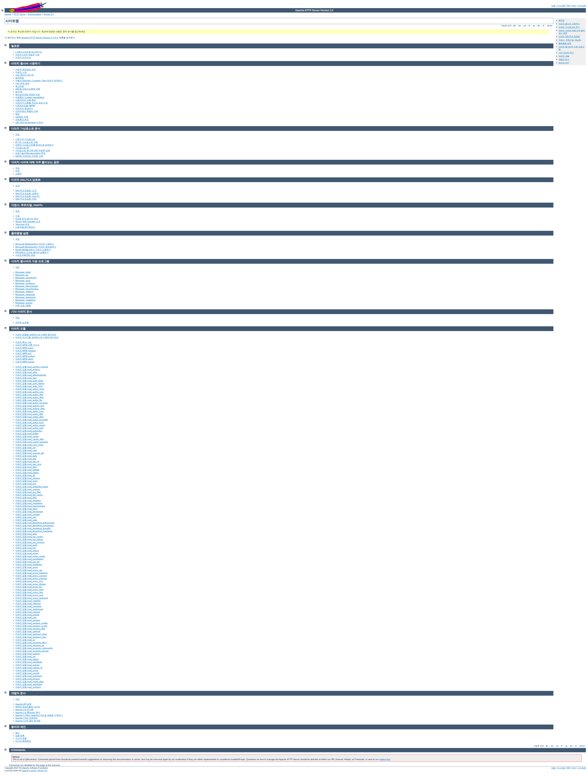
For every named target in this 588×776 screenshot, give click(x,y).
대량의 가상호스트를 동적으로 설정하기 (34, 145)
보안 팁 (18, 91)
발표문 (562, 20)
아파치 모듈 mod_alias (26, 372)
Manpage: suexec (24, 303)
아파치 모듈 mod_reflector (28, 603)
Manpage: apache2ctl (25, 277)
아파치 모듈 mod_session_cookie (31, 623)
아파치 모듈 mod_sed (25, 617)
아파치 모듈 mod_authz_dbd (29, 414)
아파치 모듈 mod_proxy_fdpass (30, 584)
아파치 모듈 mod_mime (26, 553)
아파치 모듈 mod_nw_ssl (27, 561)
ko (539, 25)
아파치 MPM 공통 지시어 (27, 345)
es (524, 25)
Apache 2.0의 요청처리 (26, 718)
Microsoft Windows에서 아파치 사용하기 (34, 244)
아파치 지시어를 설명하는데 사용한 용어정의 (36, 337)
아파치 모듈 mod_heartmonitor (30, 506)
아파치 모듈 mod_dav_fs (27, 461)
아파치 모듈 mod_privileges (28, 564)
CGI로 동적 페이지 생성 (26, 218)
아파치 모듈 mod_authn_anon (29, 389)
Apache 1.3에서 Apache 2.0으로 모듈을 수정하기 (39, 715)
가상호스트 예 (22, 147)
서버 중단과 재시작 (24, 75)
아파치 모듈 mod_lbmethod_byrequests (34, 525)
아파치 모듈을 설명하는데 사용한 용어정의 (35, 334)
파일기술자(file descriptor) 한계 (30, 153)
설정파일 (19, 78)
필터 (17, 114)
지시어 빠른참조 (23, 741)
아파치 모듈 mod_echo (26, 481)
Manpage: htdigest (24, 291)
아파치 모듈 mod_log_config (29, 536)
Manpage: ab (21, 275)
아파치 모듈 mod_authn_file (28, 400)
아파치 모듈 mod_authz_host (29, 422)
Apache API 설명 (23, 704)
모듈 (553, 6)
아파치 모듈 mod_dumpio (27, 478)
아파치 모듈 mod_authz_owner (30, 425)
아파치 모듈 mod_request (27, 612)
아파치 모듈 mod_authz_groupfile (31, 419)
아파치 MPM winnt (24, 359)
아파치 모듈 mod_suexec (27, 665)
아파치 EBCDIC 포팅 (25, 255)
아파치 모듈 (564, 56)
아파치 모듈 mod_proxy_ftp (28, 587)
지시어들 (561, 6)
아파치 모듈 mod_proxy (26, 567)
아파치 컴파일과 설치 (25, 69)
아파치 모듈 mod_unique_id (28, 667)
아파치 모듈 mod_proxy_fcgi (29, 581)
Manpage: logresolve (25, 297)
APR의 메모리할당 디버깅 (27, 707)
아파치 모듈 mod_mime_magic (30, 556)
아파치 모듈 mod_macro (27, 550)
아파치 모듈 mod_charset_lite (29, 453)
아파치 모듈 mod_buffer (26, 433)
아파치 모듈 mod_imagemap (29, 511)
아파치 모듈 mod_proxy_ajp (28, 570)
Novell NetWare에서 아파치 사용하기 (33, 249)
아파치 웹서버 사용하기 (569, 24)
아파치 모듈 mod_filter (26, 497)
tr (543, 25)
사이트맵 (582, 6)
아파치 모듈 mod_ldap (26, 534)
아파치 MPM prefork (25, 356)
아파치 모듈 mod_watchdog (28, 684)
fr (529, 25)
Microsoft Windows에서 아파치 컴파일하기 (35, 247)
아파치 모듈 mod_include (27, 514)
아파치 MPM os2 (23, 353)
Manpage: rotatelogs (25, 300)
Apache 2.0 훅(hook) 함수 (27, 712)
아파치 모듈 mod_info (25, 517)
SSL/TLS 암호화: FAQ (25, 199)
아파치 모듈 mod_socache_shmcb (32, 651)
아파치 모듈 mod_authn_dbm (29, 397)
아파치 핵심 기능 (23, 342)
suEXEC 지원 (21, 117)
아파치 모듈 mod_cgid (26, 450)
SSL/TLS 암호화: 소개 (25, 190)
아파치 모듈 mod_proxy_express (31, 578)
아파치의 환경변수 (24, 108)
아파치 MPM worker (25, 362)
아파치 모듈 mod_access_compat (31, 367)
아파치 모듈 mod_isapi (26, 520)
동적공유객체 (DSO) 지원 (27, 94)
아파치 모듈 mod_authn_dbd (29, 394)
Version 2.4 (49, 14)
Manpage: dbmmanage (26, 286)
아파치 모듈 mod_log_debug (29, 539)
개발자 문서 (564, 59)
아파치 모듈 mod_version (27, 679)
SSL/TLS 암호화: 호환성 (27, 193)
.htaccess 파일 (22, 224)
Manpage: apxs (22, 280)
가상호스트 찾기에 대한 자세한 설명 (32, 150)
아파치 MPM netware (25, 350)
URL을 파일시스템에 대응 (27, 89)
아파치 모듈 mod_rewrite (27, 614)
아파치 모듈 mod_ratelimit (27, 601)
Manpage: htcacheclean (27, 289)
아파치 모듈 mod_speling (27, 653)
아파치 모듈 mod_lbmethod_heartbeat (33, 531)
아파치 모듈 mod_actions (27, 369)
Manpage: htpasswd (25, 294)
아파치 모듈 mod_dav (25, 458)
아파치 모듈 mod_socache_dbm (30, 642)
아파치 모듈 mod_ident (26, 509)
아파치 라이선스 (23, 57)
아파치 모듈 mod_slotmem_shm (30, 637)
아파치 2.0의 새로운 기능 (27, 54)
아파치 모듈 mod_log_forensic (30, 542)
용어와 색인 (564, 63)
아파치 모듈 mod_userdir (27, 673)
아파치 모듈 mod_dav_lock (28, 464)
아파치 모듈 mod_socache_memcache (34, 648)
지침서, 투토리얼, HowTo (570, 40)
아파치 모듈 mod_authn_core (29, 392)
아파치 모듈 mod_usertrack (28, 676)
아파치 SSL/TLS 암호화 (569, 36)
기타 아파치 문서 (566, 53)
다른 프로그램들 (23, 305)
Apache (8, 14)
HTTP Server (19, 14)
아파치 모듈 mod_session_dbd (30, 628)
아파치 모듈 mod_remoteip (28, 606)
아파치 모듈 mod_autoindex (28, 431)
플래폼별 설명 (565, 43)
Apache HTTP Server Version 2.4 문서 (39, 37)
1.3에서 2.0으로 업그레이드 (28, 52)
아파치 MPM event (24, 348)
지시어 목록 (21, 738)
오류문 (18, 173)
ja (533, 25)
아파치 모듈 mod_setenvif (27, 631)
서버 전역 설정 (22, 83)
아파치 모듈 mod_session (27, 620)
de (514, 25)
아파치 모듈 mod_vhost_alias (29, 681)
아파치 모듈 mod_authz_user (29, 428)
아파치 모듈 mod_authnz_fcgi (29, 406)
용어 (574, 6)
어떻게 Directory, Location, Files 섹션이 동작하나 (38, 80)
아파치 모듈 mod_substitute (28, 662)
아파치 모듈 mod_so (25, 640)
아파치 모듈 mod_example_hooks (31, 486)
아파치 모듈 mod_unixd (26, 670)
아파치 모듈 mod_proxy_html (29, 589)
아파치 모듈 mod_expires (27, 489)
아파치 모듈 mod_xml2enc (28, 687)
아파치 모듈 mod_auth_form (29, 386)
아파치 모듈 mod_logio (26, 545)
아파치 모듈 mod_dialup (27, 472)
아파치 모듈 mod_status (27, 659)
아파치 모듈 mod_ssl (25, 656)
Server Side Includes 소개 (27, 221)
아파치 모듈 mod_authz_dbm (29, 417)
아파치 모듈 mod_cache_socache (31, 442)
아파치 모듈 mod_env (25, 483)
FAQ (569, 6)
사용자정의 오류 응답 (25, 100)
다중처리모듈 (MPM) (25, 105)
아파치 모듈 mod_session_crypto (31, 626)
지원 (17, 171)
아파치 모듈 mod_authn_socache (31, 403)
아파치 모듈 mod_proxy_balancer (31, 573)
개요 (17, 134)
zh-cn (550, 25)
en (519, 25)
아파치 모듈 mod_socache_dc (29, 645)
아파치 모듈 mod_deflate (27, 470)
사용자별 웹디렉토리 (25, 227)
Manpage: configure (25, 283)
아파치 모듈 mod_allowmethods (30, 375)
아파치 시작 (21, 72)
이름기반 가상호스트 (25, 139)
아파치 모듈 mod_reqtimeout (29, 609)
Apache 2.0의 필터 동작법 (27, 721)
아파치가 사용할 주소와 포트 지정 (31, 103)
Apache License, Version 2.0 (34, 770)
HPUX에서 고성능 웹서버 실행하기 (32, 252)
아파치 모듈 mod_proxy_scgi (29, 595)
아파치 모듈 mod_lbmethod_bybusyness (35, 522)
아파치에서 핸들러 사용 (26, 111)
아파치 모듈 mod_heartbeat (28, 503)
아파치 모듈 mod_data (26, 456)
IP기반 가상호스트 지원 (26, 142)
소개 (17, 185)
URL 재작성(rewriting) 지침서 (29, 122)
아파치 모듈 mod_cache (27, 436)
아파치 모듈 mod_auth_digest (29, 383)
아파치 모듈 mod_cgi (25, 447)
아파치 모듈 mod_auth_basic (29, 380)
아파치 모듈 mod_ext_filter (28, 492)
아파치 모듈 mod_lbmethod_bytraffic (33, 528)
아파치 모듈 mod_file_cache (29, 495)
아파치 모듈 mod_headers (28, 500)
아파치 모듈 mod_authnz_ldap (30, 408)
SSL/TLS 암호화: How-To (27, 196)
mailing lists (384, 759)
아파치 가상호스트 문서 (569, 27)
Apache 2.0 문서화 (24, 709)
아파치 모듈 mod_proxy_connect (31, 575)
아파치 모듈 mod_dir (25, 475)
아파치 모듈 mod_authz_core (29, 411)
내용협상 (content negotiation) (30, 97)
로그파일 (19, 86)
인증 (17, 216)
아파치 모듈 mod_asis (26, 378)
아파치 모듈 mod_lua (25, 548)
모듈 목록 (19, 735)
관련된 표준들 (22, 322)
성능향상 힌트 (22, 119)
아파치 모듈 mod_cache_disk (29, 439)
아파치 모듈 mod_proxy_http (29, 592)
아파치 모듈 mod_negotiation (29, 559)
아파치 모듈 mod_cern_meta (29, 445)
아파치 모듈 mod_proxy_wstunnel (31, 598)
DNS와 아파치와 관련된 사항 (29, 156)
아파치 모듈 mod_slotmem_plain (31, 634)
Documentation (34, 14)
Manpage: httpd (23, 272)
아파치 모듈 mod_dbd (25, 467)
